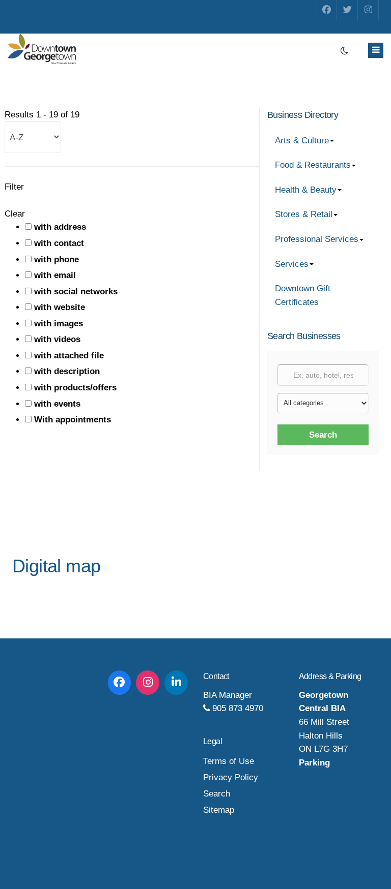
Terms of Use (228, 761)
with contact (59, 243)
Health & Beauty (306, 190)
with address (60, 227)
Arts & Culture (302, 140)
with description (67, 371)
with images (58, 323)
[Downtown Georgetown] (42, 49)
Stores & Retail (303, 214)
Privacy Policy (230, 777)
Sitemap (218, 810)
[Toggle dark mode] (344, 51)
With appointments (72, 419)
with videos (57, 339)
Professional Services (316, 239)
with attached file (69, 355)
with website (59, 307)
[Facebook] (326, 10)
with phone (56, 259)
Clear (15, 214)
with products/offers (75, 387)
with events (57, 404)
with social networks (76, 291)
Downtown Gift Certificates (302, 295)
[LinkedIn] (176, 682)
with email (55, 275)
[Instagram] (368, 10)
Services (292, 264)
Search (323, 435)
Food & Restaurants (313, 165)
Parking (314, 763)
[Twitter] (347, 10)
